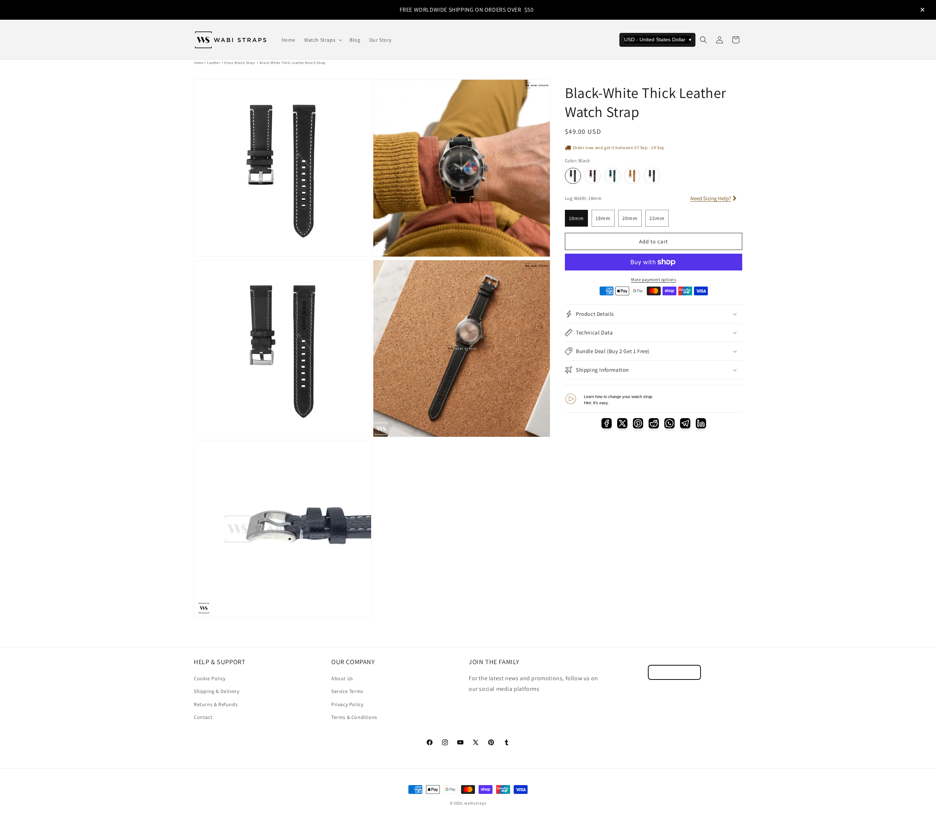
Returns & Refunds (216, 704)
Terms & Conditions (354, 717)
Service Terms (347, 691)
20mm (630, 218)
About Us (342, 678)
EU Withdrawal (674, 672)
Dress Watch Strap (239, 62)
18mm (576, 218)
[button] (322, 40)
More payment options (653, 279)
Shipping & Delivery (216, 691)
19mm (603, 218)
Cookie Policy (210, 678)
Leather (213, 62)
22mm (657, 218)
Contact (203, 717)
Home (198, 62)
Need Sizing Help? (710, 198)
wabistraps (475, 803)
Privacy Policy (347, 704)
